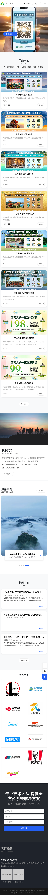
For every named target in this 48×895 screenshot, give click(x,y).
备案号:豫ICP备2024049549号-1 (27, 893)
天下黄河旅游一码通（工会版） (32, 67)
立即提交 (24, 828)
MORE (23, 404)
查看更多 (10, 34)
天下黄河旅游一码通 (11, 67)
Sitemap (12, 893)
